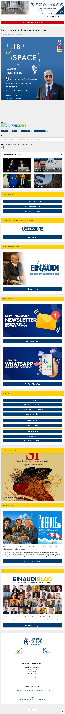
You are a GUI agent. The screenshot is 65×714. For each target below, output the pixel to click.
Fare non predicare (41, 186)
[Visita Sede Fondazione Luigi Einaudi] (32, 13)
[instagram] (55, 16)
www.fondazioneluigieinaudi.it (32, 677)
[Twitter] (9, 126)
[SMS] (21, 126)
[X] (47, 16)
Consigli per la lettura (10, 450)
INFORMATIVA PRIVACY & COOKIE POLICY (32, 699)
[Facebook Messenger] (6, 126)
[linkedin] (50, 16)
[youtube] (58, 16)
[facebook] (53, 16)
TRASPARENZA (32, 697)
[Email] (18, 126)
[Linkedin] (15, 126)
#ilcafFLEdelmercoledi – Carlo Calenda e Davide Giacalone (48, 169)
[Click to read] (17, 165)
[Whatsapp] (2, 126)
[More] (24, 126)
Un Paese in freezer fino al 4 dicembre (17, 170)
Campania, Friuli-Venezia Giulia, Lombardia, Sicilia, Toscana (32, 690)
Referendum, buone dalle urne (14, 186)
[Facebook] (12, 126)
